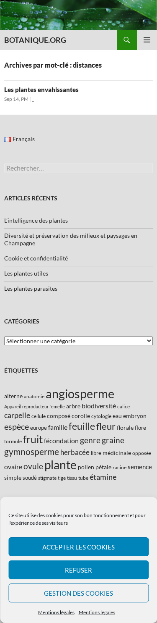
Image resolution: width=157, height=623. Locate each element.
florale (125, 427)
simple (12, 477)
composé (58, 415)
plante (60, 465)
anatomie (34, 396)
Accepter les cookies (78, 547)
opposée (141, 453)
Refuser (78, 570)
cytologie (101, 416)
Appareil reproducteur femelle (34, 406)
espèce (16, 426)
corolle (81, 415)
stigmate (47, 478)
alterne (13, 396)
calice (123, 406)
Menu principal (147, 40)
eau (117, 415)
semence (140, 467)
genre (90, 440)
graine (113, 440)
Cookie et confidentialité (36, 258)
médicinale (117, 452)
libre (96, 453)
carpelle (17, 415)
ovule (33, 466)
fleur (106, 426)
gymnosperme (31, 451)
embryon (135, 415)
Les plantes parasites (30, 288)
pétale (103, 467)
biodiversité (99, 406)
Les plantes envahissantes (41, 89)
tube (83, 478)
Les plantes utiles (26, 273)
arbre (73, 406)
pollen (86, 467)
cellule (38, 416)
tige (62, 478)
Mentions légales (56, 612)
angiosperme (80, 393)
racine (119, 467)
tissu (72, 478)
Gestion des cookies (78, 593)
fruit (33, 439)
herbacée (75, 452)
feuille (82, 426)
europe (38, 427)
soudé (30, 477)
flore (140, 427)
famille (57, 427)
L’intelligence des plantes (36, 220)
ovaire (13, 467)
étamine (103, 476)
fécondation (61, 440)
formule (13, 441)
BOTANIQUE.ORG (35, 40)
